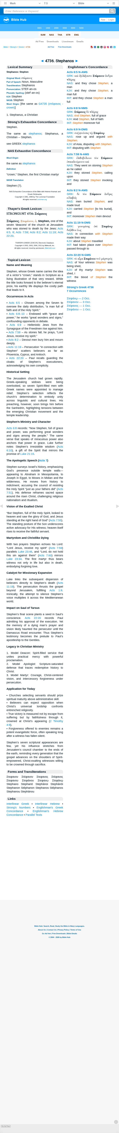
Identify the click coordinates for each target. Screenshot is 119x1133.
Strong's (13, 47)
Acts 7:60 (45, 555)
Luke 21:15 (27, 453)
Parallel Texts (34, 814)
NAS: (70, 83)
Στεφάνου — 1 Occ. (79, 309)
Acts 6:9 (15, 324)
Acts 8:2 (35, 232)
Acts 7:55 (55, 520)
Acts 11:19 (49, 232)
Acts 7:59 (22, 232)
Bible (6, 47)
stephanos (35, 133)
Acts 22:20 (16, 358)
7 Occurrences (76, 291)
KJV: (70, 90)
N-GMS (86, 254)
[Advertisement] (59, 880)
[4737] (115, 513)
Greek (21, 47)
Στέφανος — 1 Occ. (79, 305)
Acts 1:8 (55, 590)
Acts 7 (43, 460)
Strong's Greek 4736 (80, 287)
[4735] (4, 513)
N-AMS (83, 72)
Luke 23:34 (14, 559)
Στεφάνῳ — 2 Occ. (78, 298)
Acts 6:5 (14, 302)
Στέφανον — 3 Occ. (79, 302)
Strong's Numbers (19, 807)
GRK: (70, 75)
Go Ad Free (6, 1126)
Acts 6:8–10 (16, 313)
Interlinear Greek (18, 803)
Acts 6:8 (12, 428)
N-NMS (83, 108)
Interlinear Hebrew (47, 803)
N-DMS (83, 129)
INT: (69, 98)
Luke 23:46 (25, 551)
